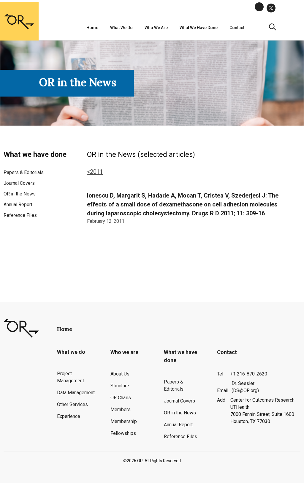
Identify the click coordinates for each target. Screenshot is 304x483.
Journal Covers (19, 183)
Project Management (70, 377)
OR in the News (20, 194)
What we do (121, 27)
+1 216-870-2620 (248, 374)
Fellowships (123, 433)
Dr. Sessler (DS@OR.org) (245, 387)
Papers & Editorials (24, 172)
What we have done (199, 27)
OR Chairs (120, 397)
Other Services (72, 404)
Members (120, 409)
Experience (68, 416)
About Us (119, 374)
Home (92, 27)
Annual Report (18, 204)
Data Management (76, 392)
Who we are (156, 27)
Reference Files (20, 215)
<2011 (95, 171)
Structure (119, 386)
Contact (227, 352)
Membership (123, 421)
